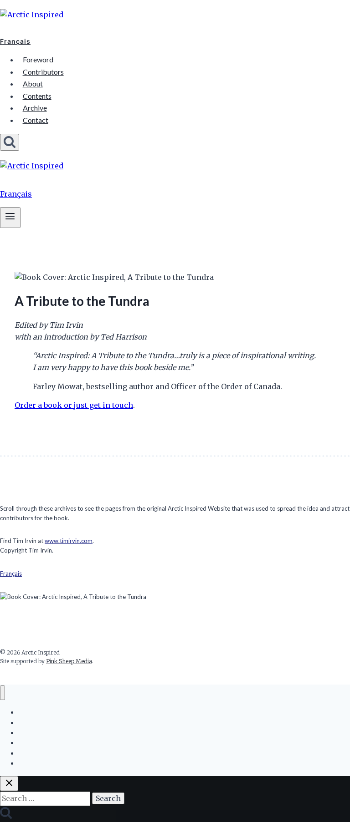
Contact (35, 120)
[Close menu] (2, 692)
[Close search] (9, 783)
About (33, 83)
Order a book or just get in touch (74, 405)
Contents (37, 95)
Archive (35, 107)
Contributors (43, 71)
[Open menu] (10, 217)
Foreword (38, 59)
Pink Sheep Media (69, 661)
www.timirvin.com (69, 540)
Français (15, 41)
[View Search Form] (9, 142)
